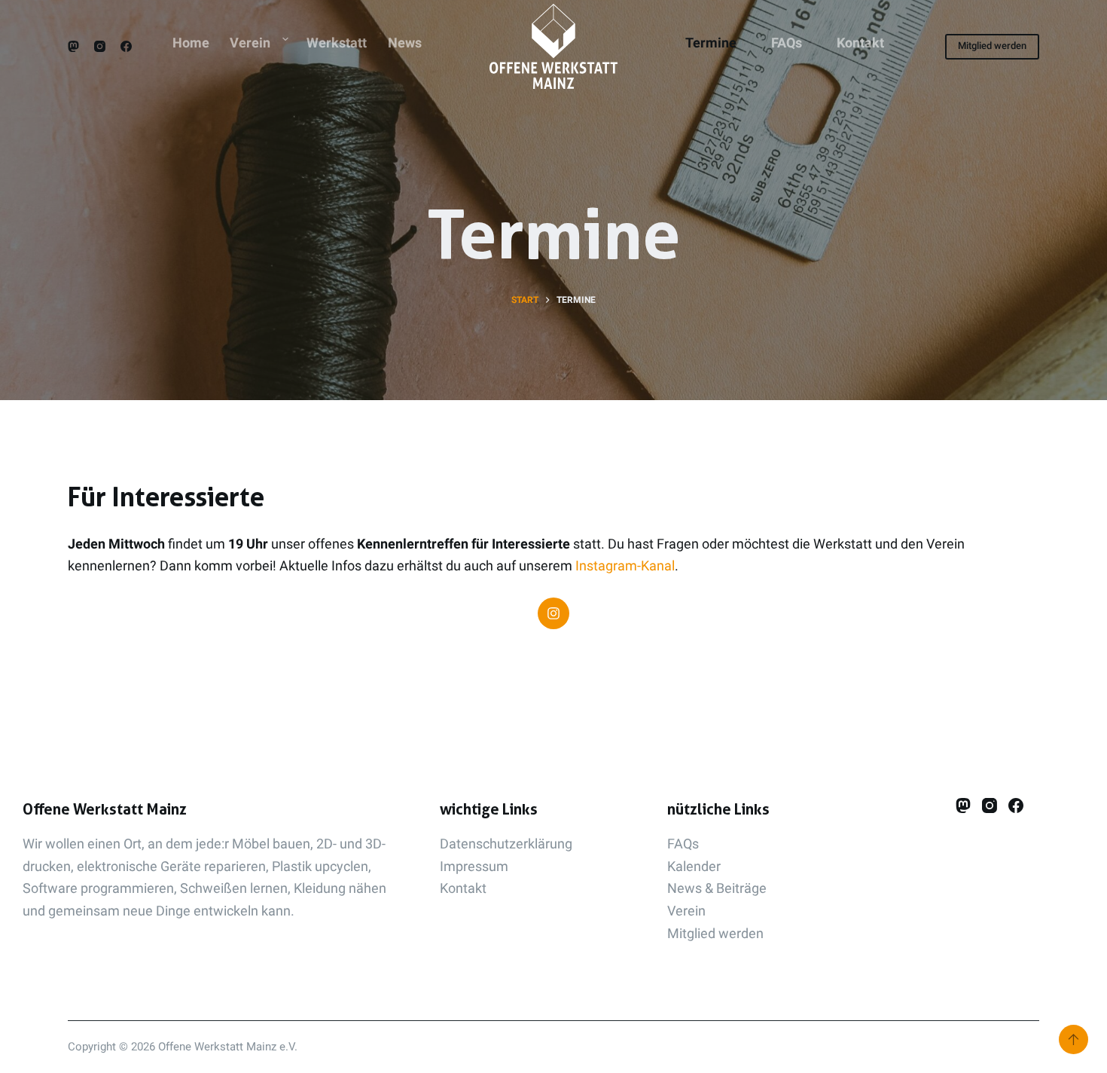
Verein (250, 42)
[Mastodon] (73, 46)
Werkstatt (336, 42)
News (405, 42)
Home (190, 42)
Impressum (474, 866)
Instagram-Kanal (625, 565)
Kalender (694, 866)
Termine (710, 42)
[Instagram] (99, 46)
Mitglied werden (992, 45)
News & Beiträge (717, 888)
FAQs (786, 42)
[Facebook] (126, 46)
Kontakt (860, 42)
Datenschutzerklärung (506, 843)
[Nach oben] (1073, 1039)
